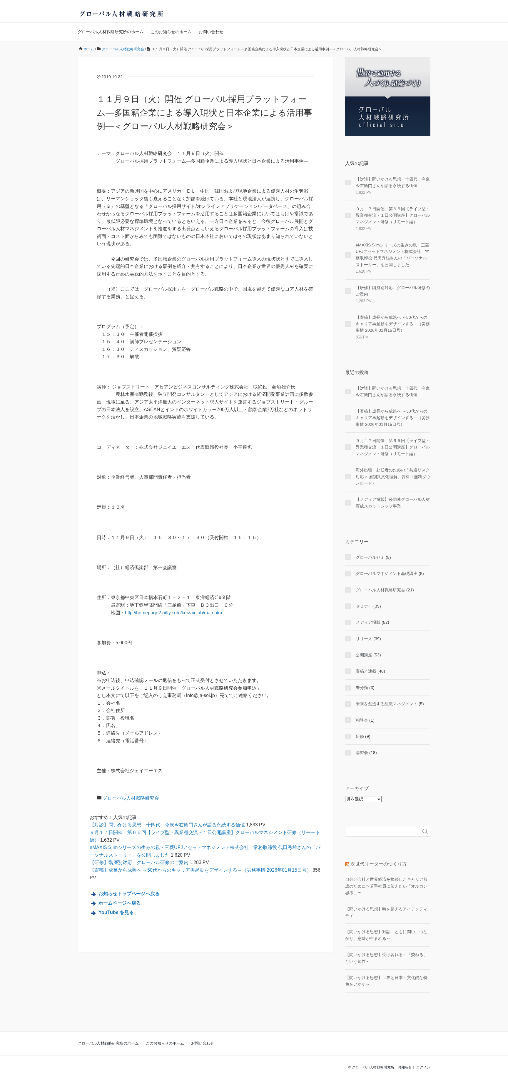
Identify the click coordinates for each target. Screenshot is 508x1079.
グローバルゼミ (370, 557)
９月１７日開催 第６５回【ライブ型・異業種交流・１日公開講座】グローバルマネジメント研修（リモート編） (393, 215)
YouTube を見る (116, 912)
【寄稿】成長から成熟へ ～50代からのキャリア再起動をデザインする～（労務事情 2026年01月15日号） (200, 870)
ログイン (423, 1067)
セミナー (364, 606)
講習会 (362, 752)
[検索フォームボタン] (425, 831)
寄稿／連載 (366, 671)
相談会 (362, 720)
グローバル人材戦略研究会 (131, 798)
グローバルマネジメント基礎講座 (386, 573)
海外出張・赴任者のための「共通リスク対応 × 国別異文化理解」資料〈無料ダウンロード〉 (393, 477)
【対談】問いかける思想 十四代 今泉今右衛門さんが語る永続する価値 (167, 824)
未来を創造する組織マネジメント (386, 703)
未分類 (362, 687)
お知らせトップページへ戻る (129, 893)
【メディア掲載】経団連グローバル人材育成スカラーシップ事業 (393, 502)
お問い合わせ (211, 31)
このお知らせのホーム (171, 31)
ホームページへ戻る (119, 902)
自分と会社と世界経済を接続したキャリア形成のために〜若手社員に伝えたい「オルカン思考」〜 (386, 886)
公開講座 (364, 655)
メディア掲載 (368, 622)
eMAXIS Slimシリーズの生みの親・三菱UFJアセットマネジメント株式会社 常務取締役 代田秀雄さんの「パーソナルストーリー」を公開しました (392, 255)
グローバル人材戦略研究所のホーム (110, 31)
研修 (360, 736)
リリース (364, 638)
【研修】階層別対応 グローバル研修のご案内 (139, 862)
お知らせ (405, 1067)
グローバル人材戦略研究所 (373, 1067)
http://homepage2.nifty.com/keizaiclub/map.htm (173, 612)
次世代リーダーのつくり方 (378, 863)
